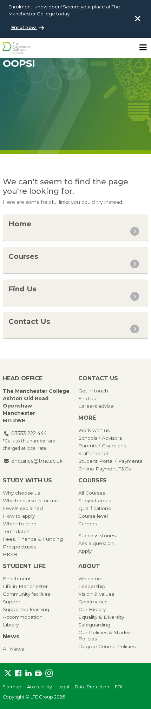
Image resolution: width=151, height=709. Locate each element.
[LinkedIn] (28, 673)
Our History (92, 609)
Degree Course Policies (107, 646)
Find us (87, 398)
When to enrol (20, 523)
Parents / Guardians (102, 445)
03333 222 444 (29, 433)
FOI (118, 686)
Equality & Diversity (101, 617)
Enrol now (24, 27)
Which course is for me (30, 500)
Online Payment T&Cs (104, 469)
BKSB (10, 554)
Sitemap (12, 686)
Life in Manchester (25, 586)
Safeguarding (94, 625)
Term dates (16, 531)
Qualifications (94, 508)
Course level (93, 516)
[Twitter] (8, 673)
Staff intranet (93, 453)
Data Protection (92, 686)
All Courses (91, 493)
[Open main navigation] (143, 47)
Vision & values (96, 594)
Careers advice (96, 406)
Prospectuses (19, 547)
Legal (63, 686)
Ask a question (96, 543)
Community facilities (26, 594)
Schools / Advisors (100, 438)
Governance (93, 601)
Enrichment (17, 578)
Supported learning (26, 609)
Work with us (94, 430)
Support (12, 601)
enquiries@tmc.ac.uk (37, 461)
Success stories (97, 535)
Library (11, 625)
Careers (87, 523)
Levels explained (23, 508)
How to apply (19, 516)
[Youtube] (38, 673)
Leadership (91, 586)
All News (13, 649)
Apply (85, 551)
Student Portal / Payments (110, 461)
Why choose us (21, 493)
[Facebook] (18, 673)
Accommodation (22, 617)
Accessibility (39, 686)
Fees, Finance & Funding (33, 539)
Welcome (89, 578)
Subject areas (94, 500)
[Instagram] (49, 673)
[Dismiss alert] (138, 18)
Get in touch (93, 391)
